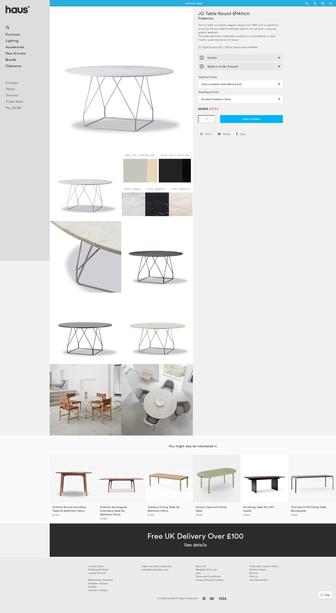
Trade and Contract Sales (263, 566)
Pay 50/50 (13, 108)
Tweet (227, 134)
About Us (200, 566)
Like (242, 134)
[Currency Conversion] (323, 3)
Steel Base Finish (208, 92)
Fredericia (206, 18)
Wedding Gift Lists (206, 569)
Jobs (198, 573)
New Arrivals (16, 53)
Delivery (12, 95)
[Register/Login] (315, 3)
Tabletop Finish (207, 77)
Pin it (208, 134)
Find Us (253, 576)
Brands (11, 59)
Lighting (12, 41)
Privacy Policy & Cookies (209, 579)
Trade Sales (14, 101)
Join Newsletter (258, 579)
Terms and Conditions (208, 576)
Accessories (15, 47)
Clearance (13, 66)
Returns (253, 573)
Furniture (13, 34)
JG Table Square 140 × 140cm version (219, 47)
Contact (12, 83)
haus (7, 17)
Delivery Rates (257, 569)
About (10, 89)
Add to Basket (251, 119)
